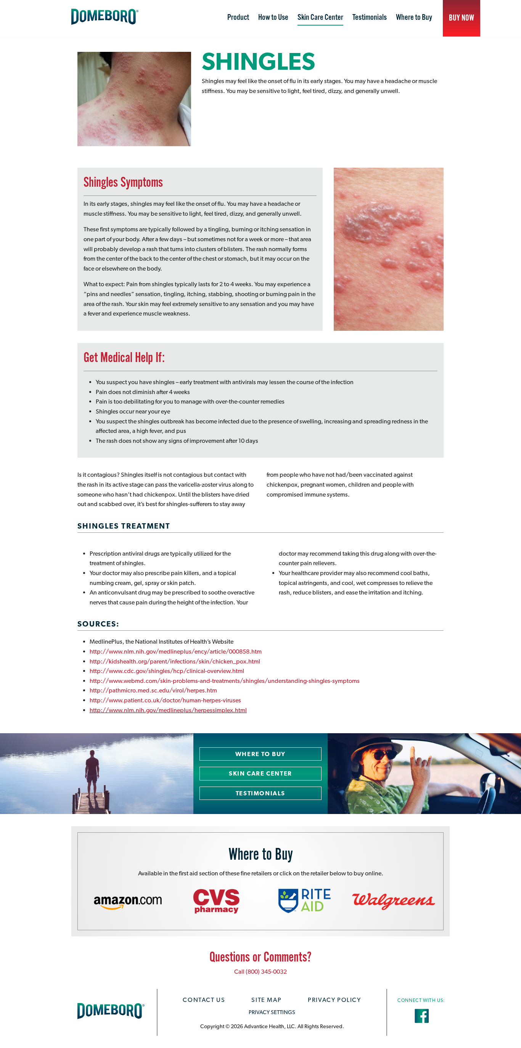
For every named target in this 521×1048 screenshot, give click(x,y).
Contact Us (204, 999)
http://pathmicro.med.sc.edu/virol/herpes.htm (153, 690)
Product (238, 17)
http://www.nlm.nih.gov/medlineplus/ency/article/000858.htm (176, 651)
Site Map (266, 999)
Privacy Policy (334, 999)
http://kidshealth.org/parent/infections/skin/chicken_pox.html (175, 661)
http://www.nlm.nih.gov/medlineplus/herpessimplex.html (168, 710)
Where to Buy (414, 17)
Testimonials (369, 17)
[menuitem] (238, 18)
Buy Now (461, 18)
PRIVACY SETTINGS (272, 1012)
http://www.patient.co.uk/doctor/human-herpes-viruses (165, 700)
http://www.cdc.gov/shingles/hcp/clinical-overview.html (167, 671)
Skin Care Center (320, 17)
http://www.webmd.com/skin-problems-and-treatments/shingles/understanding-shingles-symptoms (225, 680)
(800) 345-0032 (266, 971)
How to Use (273, 17)
